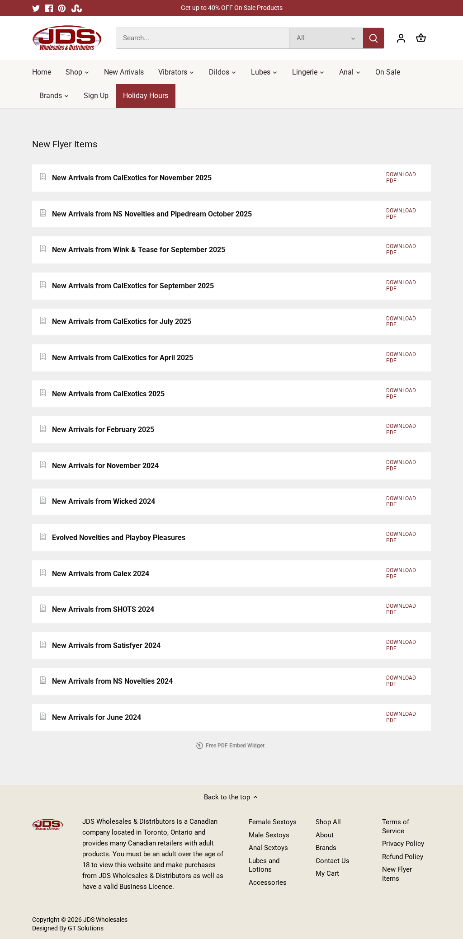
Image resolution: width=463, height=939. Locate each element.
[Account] (401, 38)
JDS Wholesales (105, 919)
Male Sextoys (269, 835)
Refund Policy (402, 857)
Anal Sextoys (268, 848)
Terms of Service (395, 826)
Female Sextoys (273, 822)
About (325, 835)
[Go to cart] (421, 38)
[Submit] (373, 38)
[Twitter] (36, 8)
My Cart (327, 873)
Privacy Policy (403, 844)
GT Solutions (85, 928)
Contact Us (333, 861)
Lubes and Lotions (264, 865)
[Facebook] (49, 8)
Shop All (328, 822)
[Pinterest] (62, 8)
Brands (326, 848)
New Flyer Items (397, 874)
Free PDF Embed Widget (235, 745)
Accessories (268, 882)
